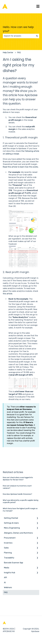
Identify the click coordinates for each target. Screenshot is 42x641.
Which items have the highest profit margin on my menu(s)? (20, 510)
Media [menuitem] (6, 568)
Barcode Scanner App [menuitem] (13, 563)
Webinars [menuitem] (8, 587)
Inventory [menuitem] (8, 543)
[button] (37, 518)
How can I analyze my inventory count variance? (17, 487)
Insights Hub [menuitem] (9, 572)
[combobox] (19, 36)
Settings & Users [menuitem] (11, 523)
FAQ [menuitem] (5, 592)
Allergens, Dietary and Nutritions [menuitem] (18, 533)
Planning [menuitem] (8, 553)
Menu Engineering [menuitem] (12, 528)
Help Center (8, 52)
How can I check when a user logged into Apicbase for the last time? (18, 479)
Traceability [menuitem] (9, 558)
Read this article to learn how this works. (20, 167)
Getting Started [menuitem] (11, 518)
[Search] (37, 36)
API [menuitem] (5, 577)
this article (7, 294)
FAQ (19, 52)
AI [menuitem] (5, 582)
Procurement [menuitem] (10, 538)
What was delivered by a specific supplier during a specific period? (20, 501)
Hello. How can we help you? (18, 29)
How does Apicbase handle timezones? (17, 494)
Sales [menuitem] (6, 548)
